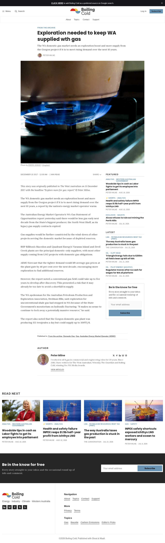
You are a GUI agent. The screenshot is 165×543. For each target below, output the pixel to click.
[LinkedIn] (119, 355)
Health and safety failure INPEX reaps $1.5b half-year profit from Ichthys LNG (123, 203)
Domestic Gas (69, 336)
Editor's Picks (109, 522)
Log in (143, 11)
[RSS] (25, 507)
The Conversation (114, 248)
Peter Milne (49, 55)
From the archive (46, 28)
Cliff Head (116, 253)
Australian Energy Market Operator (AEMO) (98, 336)
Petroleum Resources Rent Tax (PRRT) (126, 238)
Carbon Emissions (90, 522)
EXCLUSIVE (111, 215)
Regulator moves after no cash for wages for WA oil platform (124, 271)
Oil (107, 253)
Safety (133, 424)
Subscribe (156, 11)
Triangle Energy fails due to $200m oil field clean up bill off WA (124, 257)
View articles (57, 370)
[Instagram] (126, 355)
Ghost (94, 538)
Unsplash (46, 165)
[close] (162, 3)
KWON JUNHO (34, 165)
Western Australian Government (126, 180)
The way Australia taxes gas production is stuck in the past (122, 243)
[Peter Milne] (39, 55)
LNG (107, 237)
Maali (102, 538)
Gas (77, 336)
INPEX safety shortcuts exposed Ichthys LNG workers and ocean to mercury (140, 434)
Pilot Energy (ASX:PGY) (121, 267)
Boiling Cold (71, 538)
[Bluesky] (123, 355)
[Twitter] (113, 355)
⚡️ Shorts (110, 198)
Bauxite (121, 215)
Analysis (110, 179)
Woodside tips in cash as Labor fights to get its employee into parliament (122, 186)
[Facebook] (116, 355)
